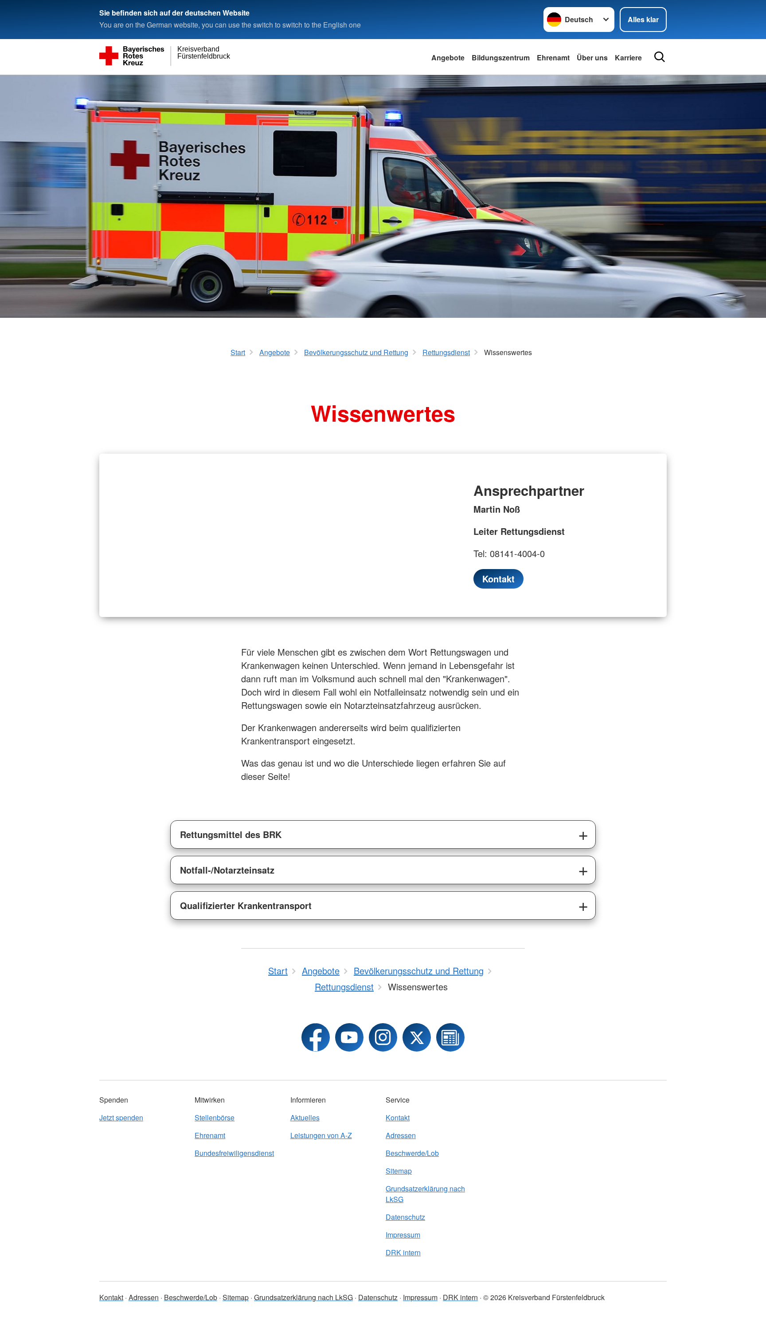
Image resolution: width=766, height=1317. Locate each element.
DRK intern (403, 1252)
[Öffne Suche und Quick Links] (660, 57)
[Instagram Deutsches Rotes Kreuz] (383, 1037)
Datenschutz (405, 1217)
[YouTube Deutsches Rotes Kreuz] (349, 1037)
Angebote (448, 57)
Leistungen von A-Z (321, 1135)
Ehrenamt (553, 57)
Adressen (401, 1135)
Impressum (403, 1235)
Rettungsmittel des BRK (230, 834)
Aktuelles (305, 1117)
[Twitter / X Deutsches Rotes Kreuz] (417, 1037)
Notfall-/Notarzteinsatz (227, 869)
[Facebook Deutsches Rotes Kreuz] (315, 1037)
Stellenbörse (214, 1117)
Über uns (592, 57)
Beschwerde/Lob (412, 1153)
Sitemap (399, 1171)
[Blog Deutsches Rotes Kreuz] (450, 1037)
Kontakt (398, 1117)
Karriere (628, 57)
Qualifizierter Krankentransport (246, 905)
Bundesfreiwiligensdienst (234, 1153)
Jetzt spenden (121, 1117)
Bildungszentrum (501, 57)
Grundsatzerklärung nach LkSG (425, 1193)
